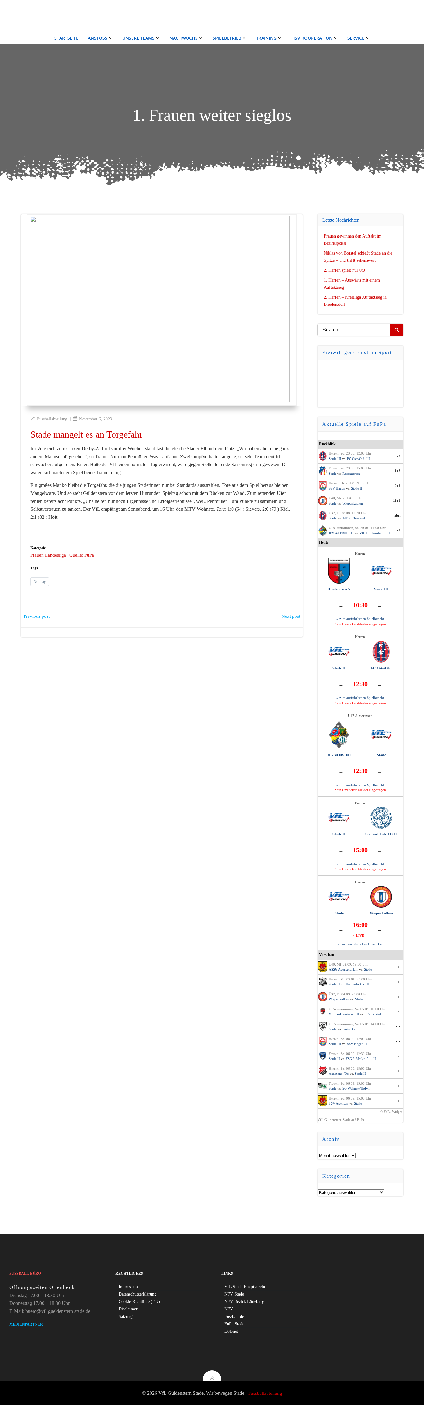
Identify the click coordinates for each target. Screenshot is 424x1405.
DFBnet (231, 1331)
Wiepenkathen (352, 503)
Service (355, 38)
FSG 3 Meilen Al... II (361, 1058)
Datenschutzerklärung (137, 1294)
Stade (332, 473)
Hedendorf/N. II (357, 984)
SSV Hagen (337, 488)
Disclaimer (128, 1309)
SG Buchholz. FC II (381, 834)
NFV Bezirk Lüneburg (244, 1301)
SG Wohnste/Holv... (356, 1088)
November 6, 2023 (95, 419)
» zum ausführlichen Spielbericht (360, 618)
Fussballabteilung (52, 419)
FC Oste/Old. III (358, 458)
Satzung (126, 1316)
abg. (397, 515)
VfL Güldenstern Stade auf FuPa (341, 1120)
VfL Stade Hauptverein (244, 1286)
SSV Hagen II (357, 1044)
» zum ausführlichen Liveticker (360, 944)
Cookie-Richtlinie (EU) (139, 1301)
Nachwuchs (183, 38)
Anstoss (97, 38)
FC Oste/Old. (381, 668)
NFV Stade (234, 1294)
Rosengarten (351, 473)
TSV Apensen (338, 1103)
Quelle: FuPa (81, 555)
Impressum (128, 1286)
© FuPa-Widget (391, 1112)
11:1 (397, 500)
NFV (228, 1309)
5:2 (398, 456)
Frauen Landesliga (48, 555)
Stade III (335, 458)
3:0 (398, 530)
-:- (398, 966)
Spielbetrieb (227, 38)
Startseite (66, 38)
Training (266, 38)
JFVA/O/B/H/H (339, 755)
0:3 (398, 485)
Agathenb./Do (339, 1073)
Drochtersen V (339, 589)
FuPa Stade (234, 1324)
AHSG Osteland (353, 518)
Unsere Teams (138, 38)
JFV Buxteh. (374, 1014)
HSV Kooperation (311, 38)
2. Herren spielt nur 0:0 (344, 270)
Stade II (356, 488)
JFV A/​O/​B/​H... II (341, 533)
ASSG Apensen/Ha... (343, 969)
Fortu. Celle (350, 1029)
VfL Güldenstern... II (374, 533)
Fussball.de (234, 1316)
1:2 (398, 471)
